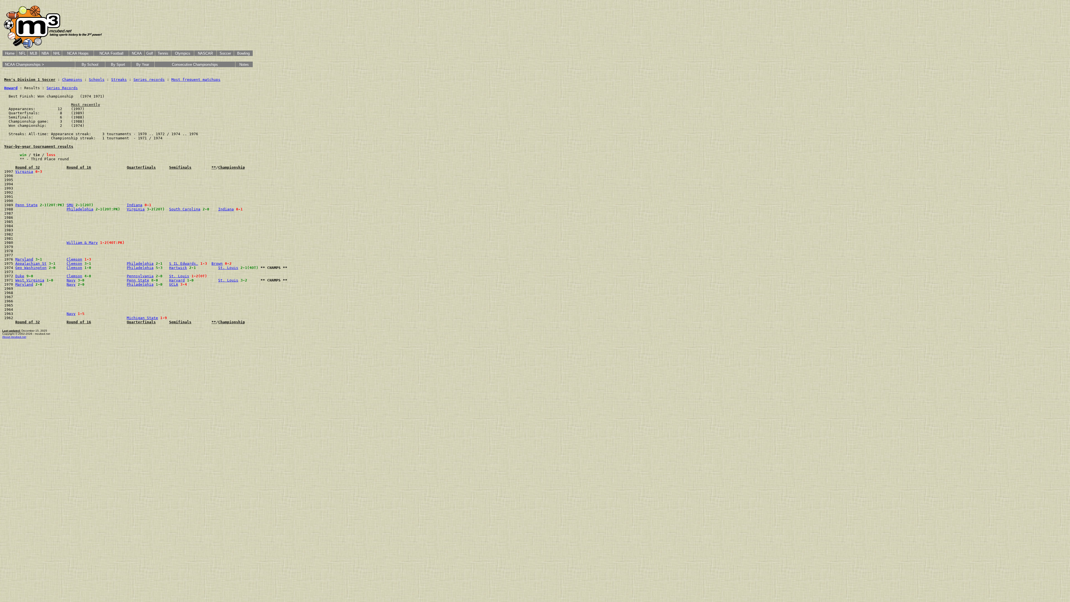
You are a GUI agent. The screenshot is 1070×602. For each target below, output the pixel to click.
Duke (19, 276)
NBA (45, 53)
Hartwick (178, 268)
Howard (11, 88)
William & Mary (82, 243)
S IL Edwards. (183, 263)
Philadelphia (80, 209)
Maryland (24, 259)
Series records (149, 79)
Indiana (134, 205)
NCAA (137, 53)
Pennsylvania (140, 276)
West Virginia (29, 280)
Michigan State (142, 318)
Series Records (62, 88)
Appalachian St (31, 263)
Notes (244, 64)
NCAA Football (111, 53)
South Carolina (184, 209)
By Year (142, 64)
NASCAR (205, 53)
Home (9, 53)
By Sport (118, 64)
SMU (70, 205)
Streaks (119, 79)
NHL (56, 53)
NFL (22, 53)
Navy (71, 280)
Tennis (163, 53)
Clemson (74, 259)
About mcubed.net (14, 336)
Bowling (243, 53)
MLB (33, 53)
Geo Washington (31, 268)
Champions (72, 79)
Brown (217, 263)
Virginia (24, 171)
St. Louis (228, 268)
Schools (96, 79)
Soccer (225, 53)
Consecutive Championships (195, 64)
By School (90, 64)
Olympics (182, 53)
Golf (149, 53)
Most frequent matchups (195, 79)
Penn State (26, 205)
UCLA (173, 284)
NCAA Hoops (78, 53)
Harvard (177, 280)
